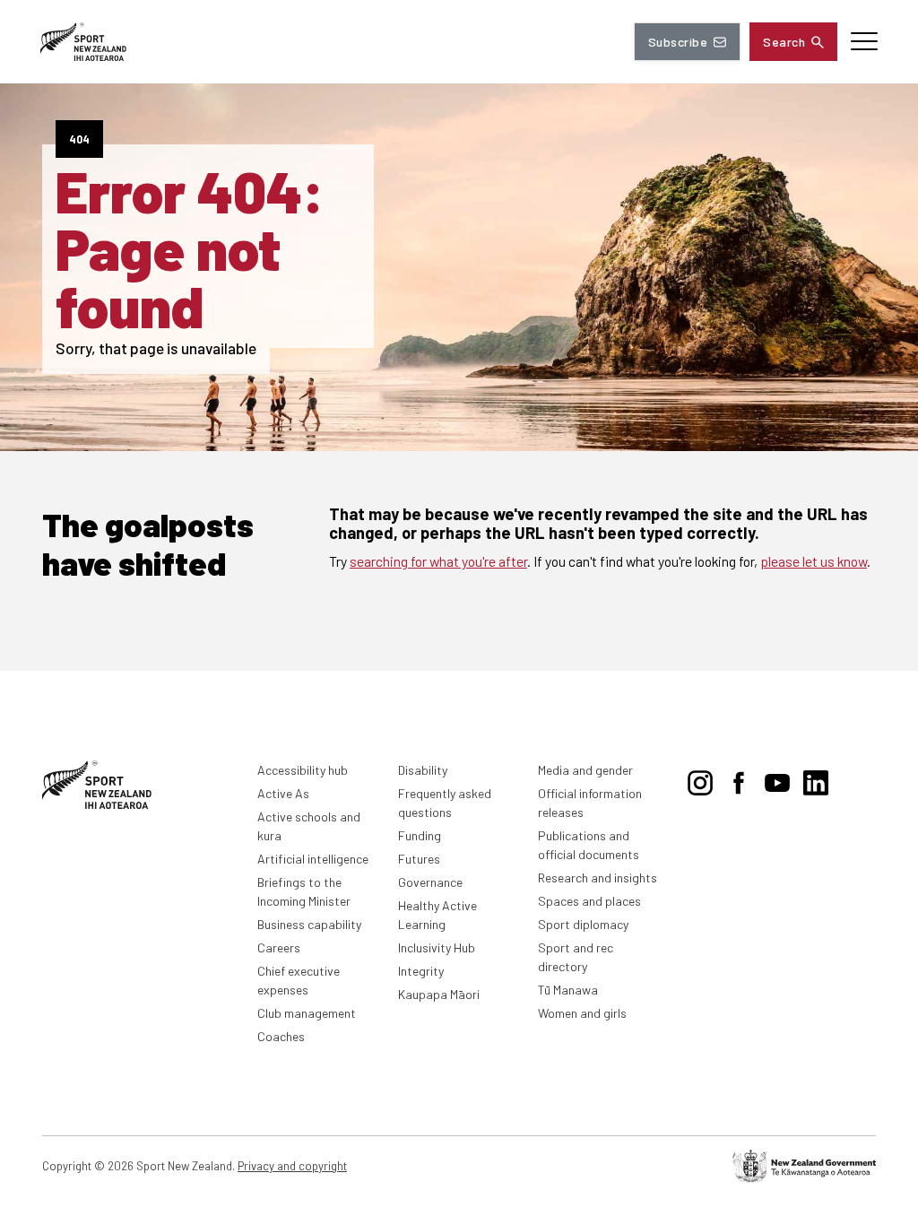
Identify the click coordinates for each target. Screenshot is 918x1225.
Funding (419, 835)
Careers (278, 947)
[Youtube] (777, 779)
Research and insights (597, 877)
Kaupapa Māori (439, 994)
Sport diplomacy (583, 924)
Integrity (421, 970)
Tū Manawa (568, 989)
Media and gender (585, 770)
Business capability (309, 924)
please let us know (813, 560)
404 (79, 139)
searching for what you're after (438, 560)
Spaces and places (589, 900)
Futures (419, 858)
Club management (306, 1013)
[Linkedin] (815, 779)
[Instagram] (700, 779)
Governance (430, 882)
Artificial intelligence (312, 858)
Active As (283, 793)
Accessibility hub (302, 770)
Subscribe (677, 41)
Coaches (281, 1036)
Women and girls (582, 1013)
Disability (422, 770)
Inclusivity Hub (436, 947)
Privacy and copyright (292, 1166)
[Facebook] (738, 779)
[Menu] (864, 41)
